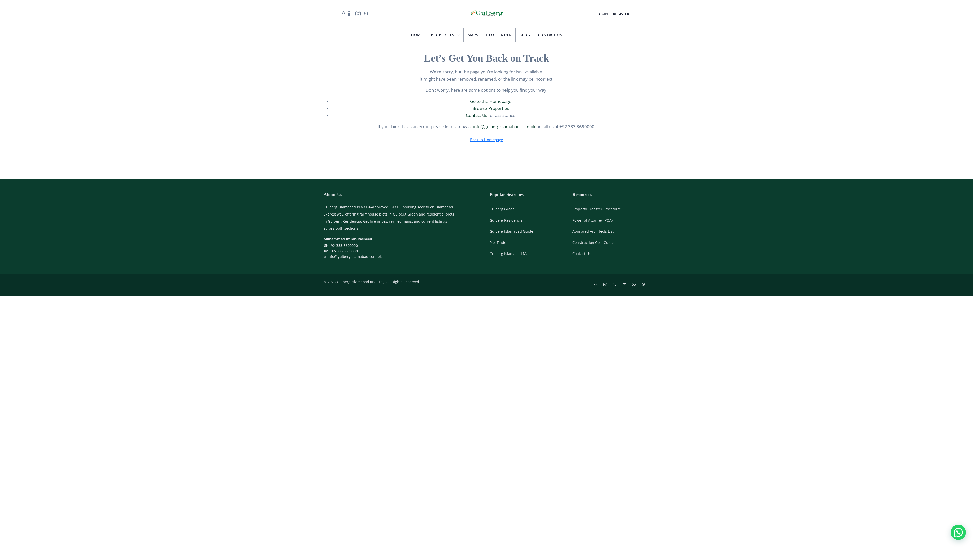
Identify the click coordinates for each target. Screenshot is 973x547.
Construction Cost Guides (593, 242)
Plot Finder (499, 34)
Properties (442, 34)
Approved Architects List (593, 231)
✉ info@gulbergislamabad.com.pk (353, 256)
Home (417, 34)
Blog (524, 34)
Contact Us (550, 34)
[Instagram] (606, 284)
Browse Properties (490, 108)
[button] (958, 532)
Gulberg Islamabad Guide (511, 231)
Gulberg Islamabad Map (510, 253)
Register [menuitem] (621, 13)
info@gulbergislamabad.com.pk (504, 126)
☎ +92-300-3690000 (341, 251)
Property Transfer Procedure (596, 209)
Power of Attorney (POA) (592, 220)
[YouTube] (625, 284)
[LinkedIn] (616, 284)
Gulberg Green (502, 209)
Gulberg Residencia (506, 220)
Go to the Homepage (490, 101)
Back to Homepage (486, 139)
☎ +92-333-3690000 (341, 245)
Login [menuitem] (602, 13)
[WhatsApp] (635, 284)
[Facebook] (596, 284)
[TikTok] (644, 284)
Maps (472, 34)
